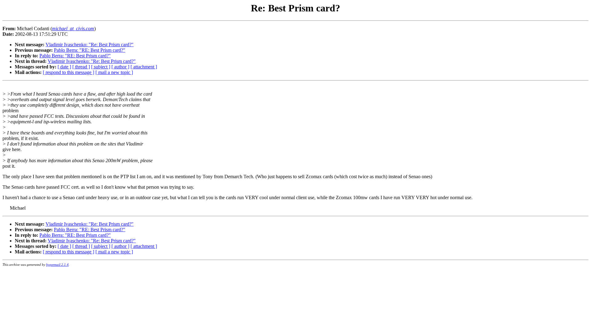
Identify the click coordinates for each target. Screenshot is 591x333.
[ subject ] (100, 66)
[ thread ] (81, 66)
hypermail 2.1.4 (57, 264)
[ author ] (120, 66)
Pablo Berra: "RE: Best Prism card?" (89, 50)
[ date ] (64, 66)
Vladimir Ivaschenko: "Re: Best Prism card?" (90, 44)
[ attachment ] (144, 66)
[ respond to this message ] (68, 72)
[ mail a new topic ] (114, 72)
